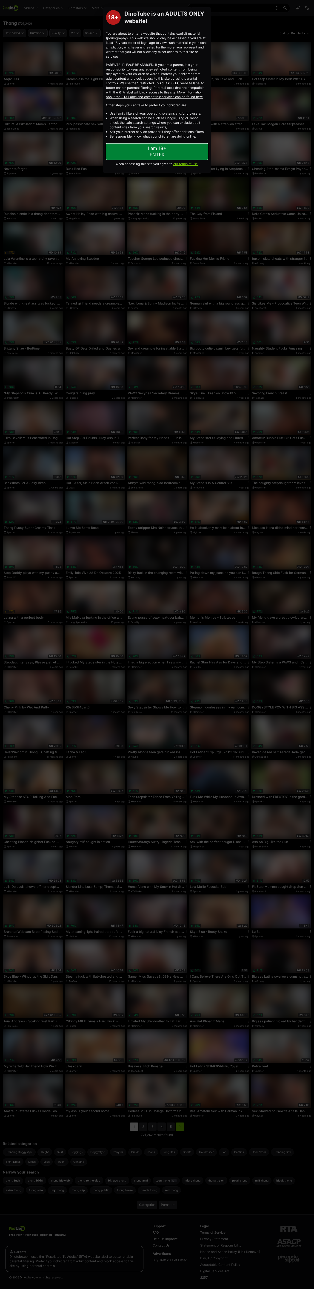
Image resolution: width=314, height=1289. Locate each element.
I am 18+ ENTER (157, 152)
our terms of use (185, 164)
